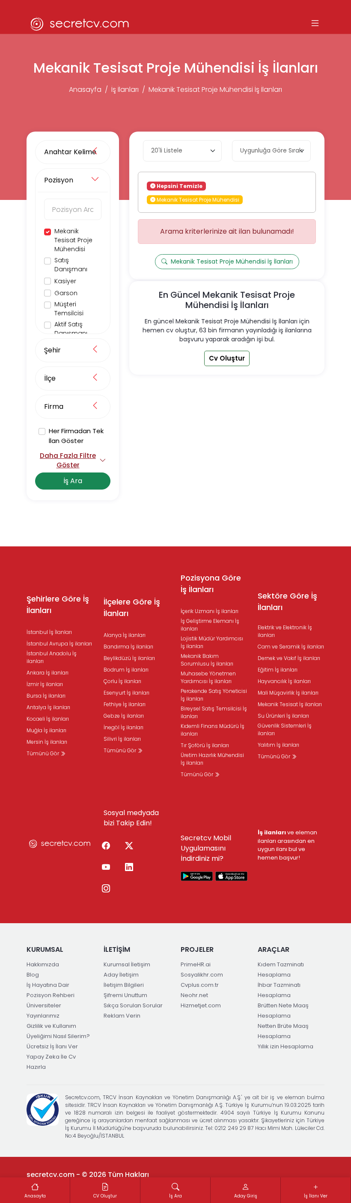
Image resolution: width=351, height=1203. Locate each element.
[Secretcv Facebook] (105, 846)
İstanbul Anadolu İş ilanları (52, 657)
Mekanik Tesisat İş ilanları (290, 704)
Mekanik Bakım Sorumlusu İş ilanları (207, 659)
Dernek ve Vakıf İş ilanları (289, 658)
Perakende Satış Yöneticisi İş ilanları (214, 694)
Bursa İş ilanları (46, 695)
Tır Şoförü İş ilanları (205, 745)
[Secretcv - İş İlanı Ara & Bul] (197, 876)
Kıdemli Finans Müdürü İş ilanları (212, 729)
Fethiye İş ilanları (125, 704)
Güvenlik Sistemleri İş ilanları (285, 729)
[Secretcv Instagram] (105, 888)
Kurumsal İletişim (127, 964)
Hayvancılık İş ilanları (284, 681)
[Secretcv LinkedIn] (129, 867)
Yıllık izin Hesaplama (285, 1046)
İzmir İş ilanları (45, 684)
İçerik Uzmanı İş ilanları (209, 611)
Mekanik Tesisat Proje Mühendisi (73, 240)
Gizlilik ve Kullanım (51, 1026)
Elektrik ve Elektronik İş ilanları (285, 631)
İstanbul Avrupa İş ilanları (59, 643)
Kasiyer (65, 281)
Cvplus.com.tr (200, 985)
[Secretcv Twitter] (129, 846)
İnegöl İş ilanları (123, 727)
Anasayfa (85, 89)
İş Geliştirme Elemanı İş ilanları (210, 624)
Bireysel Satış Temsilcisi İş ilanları (214, 712)
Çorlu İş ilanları (122, 681)
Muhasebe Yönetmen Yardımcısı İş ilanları (208, 677)
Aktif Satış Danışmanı (70, 328)
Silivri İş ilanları (122, 738)
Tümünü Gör (43, 753)
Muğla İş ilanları (46, 730)
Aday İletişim (121, 975)
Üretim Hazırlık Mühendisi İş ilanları (212, 758)
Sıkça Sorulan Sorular (133, 1005)
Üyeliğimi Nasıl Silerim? (58, 1036)
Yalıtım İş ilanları (278, 744)
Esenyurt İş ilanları (126, 692)
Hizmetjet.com (201, 1005)
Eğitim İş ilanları (277, 669)
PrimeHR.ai (196, 964)
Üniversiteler (44, 1005)
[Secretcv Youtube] (105, 867)
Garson (65, 293)
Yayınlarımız (43, 1016)
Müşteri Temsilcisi (68, 308)
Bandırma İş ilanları (128, 646)
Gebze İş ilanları (124, 715)
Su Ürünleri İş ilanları (283, 715)
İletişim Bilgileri (124, 985)
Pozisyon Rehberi (50, 995)
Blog (33, 975)
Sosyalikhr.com (202, 975)
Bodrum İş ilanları (126, 669)
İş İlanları (125, 89)
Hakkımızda (43, 964)
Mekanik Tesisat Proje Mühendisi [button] (197, 199)
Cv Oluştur (227, 358)
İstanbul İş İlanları (49, 632)
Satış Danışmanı (70, 264)
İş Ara (72, 481)
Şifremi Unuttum (125, 995)
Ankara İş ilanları (47, 672)
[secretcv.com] (80, 23)
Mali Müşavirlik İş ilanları (288, 692)
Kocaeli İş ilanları (48, 718)
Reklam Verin (122, 1016)
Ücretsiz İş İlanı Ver (52, 1046)
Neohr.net (194, 995)
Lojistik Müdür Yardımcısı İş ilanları (212, 642)
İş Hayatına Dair (48, 985)
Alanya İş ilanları (125, 635)
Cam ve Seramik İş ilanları (291, 646)
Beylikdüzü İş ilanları (129, 658)
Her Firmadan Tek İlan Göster (76, 435)
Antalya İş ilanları (48, 707)
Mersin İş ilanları (47, 741)
